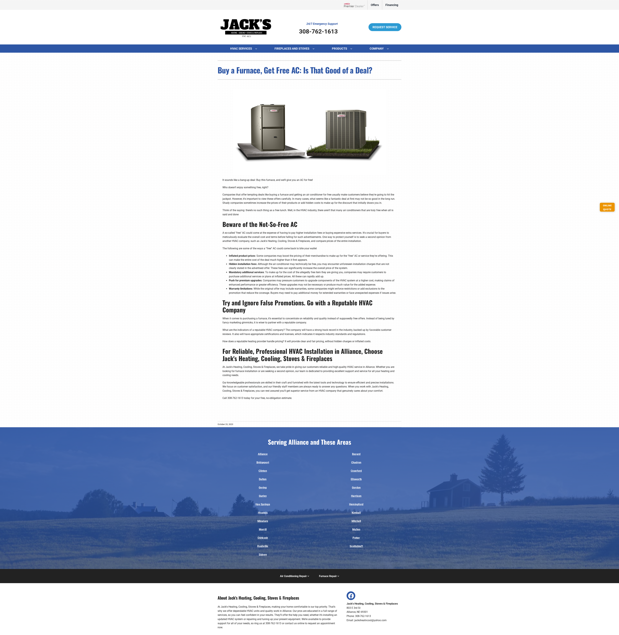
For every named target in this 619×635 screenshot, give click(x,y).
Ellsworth (356, 479)
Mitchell (356, 521)
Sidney (263, 554)
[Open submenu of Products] (352, 49)
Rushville (262, 546)
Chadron (356, 462)
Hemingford (356, 504)
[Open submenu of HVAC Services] (257, 49)
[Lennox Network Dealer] (355, 5)
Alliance (263, 454)
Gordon (356, 487)
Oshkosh (263, 537)
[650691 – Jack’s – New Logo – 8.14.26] (246, 14)
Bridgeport (262, 462)
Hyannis (263, 512)
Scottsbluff (356, 546)
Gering (263, 487)
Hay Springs (262, 504)
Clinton (263, 470)
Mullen (356, 529)
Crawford (356, 470)
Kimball (356, 512)
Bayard (356, 454)
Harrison (356, 495)
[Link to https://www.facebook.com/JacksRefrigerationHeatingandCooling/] (351, 595)
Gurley (263, 495)
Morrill (263, 529)
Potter (356, 537)
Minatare (262, 521)
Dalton (262, 479)
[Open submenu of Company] (389, 49)
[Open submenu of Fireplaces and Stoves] (315, 49)
